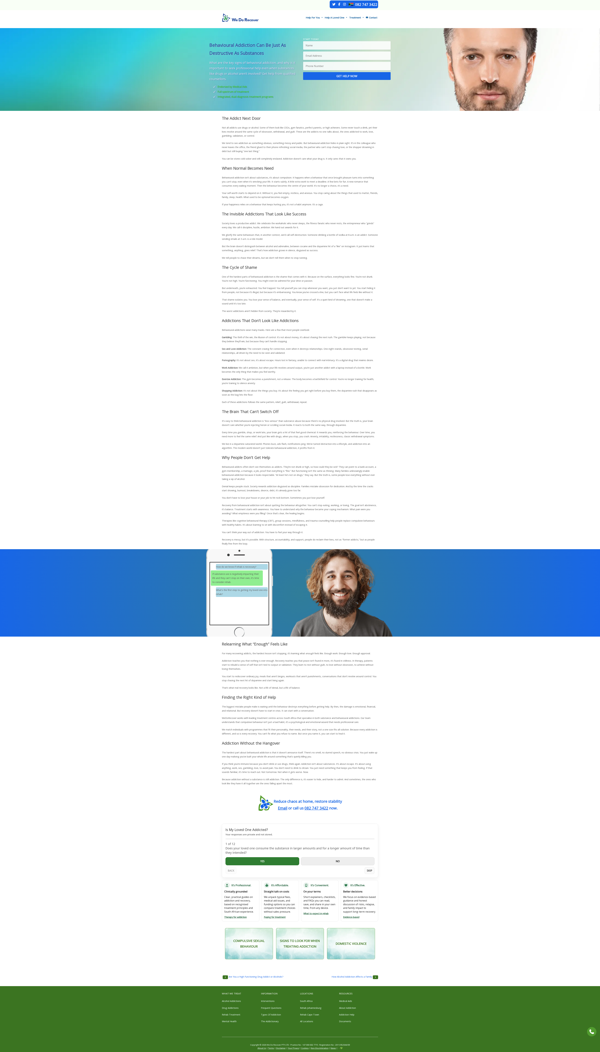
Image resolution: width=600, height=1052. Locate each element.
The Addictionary (270, 1021)
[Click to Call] (591, 1031)
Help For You (313, 17)
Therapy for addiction (235, 917)
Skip (369, 870)
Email (282, 808)
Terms (271, 1048)
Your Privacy (293, 1048)
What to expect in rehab (316, 913)
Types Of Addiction (271, 1014)
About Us (262, 1048)
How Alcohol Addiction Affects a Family (352, 976)
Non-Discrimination (320, 1048)
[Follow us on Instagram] (344, 4)
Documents (345, 1021)
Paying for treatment (275, 917)
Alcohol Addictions (231, 1001)
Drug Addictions (230, 1007)
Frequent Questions (271, 1007)
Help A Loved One (334, 17)
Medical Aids (345, 1001)
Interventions (268, 1001)
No (338, 861)
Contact (373, 17)
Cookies (305, 1048)
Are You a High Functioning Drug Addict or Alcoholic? (256, 976)
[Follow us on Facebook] (339, 4)
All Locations (306, 1021)
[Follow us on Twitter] (334, 4)
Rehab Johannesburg (310, 1007)
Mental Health (229, 1021)
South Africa (306, 1001)
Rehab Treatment (231, 1014)
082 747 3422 (366, 4)
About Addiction (347, 1007)
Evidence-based (351, 917)
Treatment (355, 17)
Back (231, 870)
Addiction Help (346, 1014)
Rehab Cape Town (309, 1014)
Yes (262, 861)
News (333, 1048)
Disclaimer (281, 1048)
